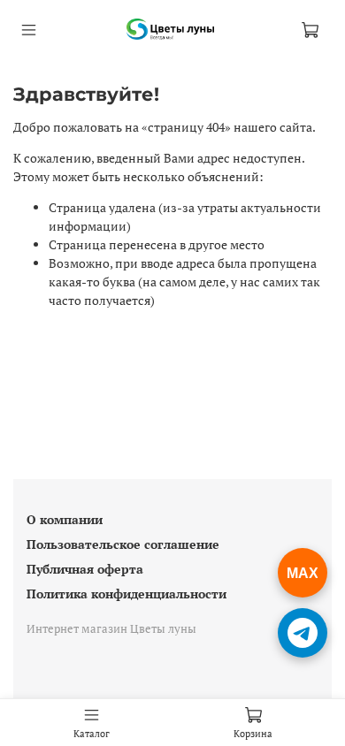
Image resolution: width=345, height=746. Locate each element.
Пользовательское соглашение (123, 544)
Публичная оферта (85, 568)
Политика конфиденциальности (126, 593)
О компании (65, 519)
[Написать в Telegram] (302, 633)
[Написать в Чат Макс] (302, 573)
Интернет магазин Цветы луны (111, 628)
